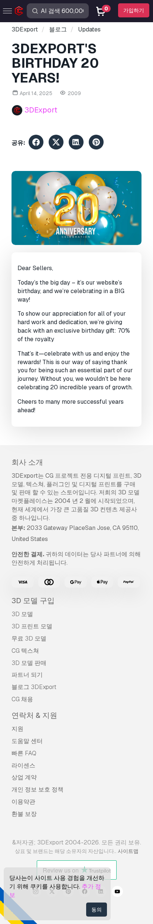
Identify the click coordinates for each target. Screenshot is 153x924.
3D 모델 (22, 614)
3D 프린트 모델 (32, 626)
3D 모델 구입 (33, 600)
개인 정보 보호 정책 (38, 789)
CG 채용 (22, 699)
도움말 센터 (27, 741)
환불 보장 (24, 814)
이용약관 (23, 802)
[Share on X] (56, 143)
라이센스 (23, 765)
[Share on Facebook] (36, 143)
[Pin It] (96, 143)
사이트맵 (128, 851)
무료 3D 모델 (29, 638)
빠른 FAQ (24, 753)
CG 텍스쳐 (25, 651)
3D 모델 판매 (29, 663)
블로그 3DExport (34, 687)
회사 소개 (27, 462)
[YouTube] (117, 892)
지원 (17, 729)
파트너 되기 (27, 675)
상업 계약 (24, 777)
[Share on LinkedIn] (76, 143)
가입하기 (133, 10)
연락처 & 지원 (34, 715)
